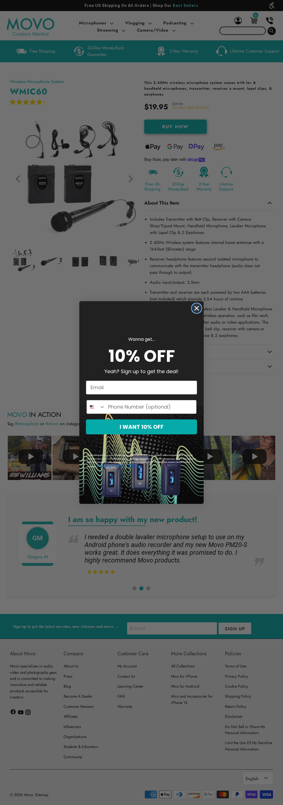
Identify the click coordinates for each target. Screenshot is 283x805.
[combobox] (96, 407)
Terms (133, 465)
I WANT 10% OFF (142, 427)
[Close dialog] (196, 308)
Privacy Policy (111, 465)
